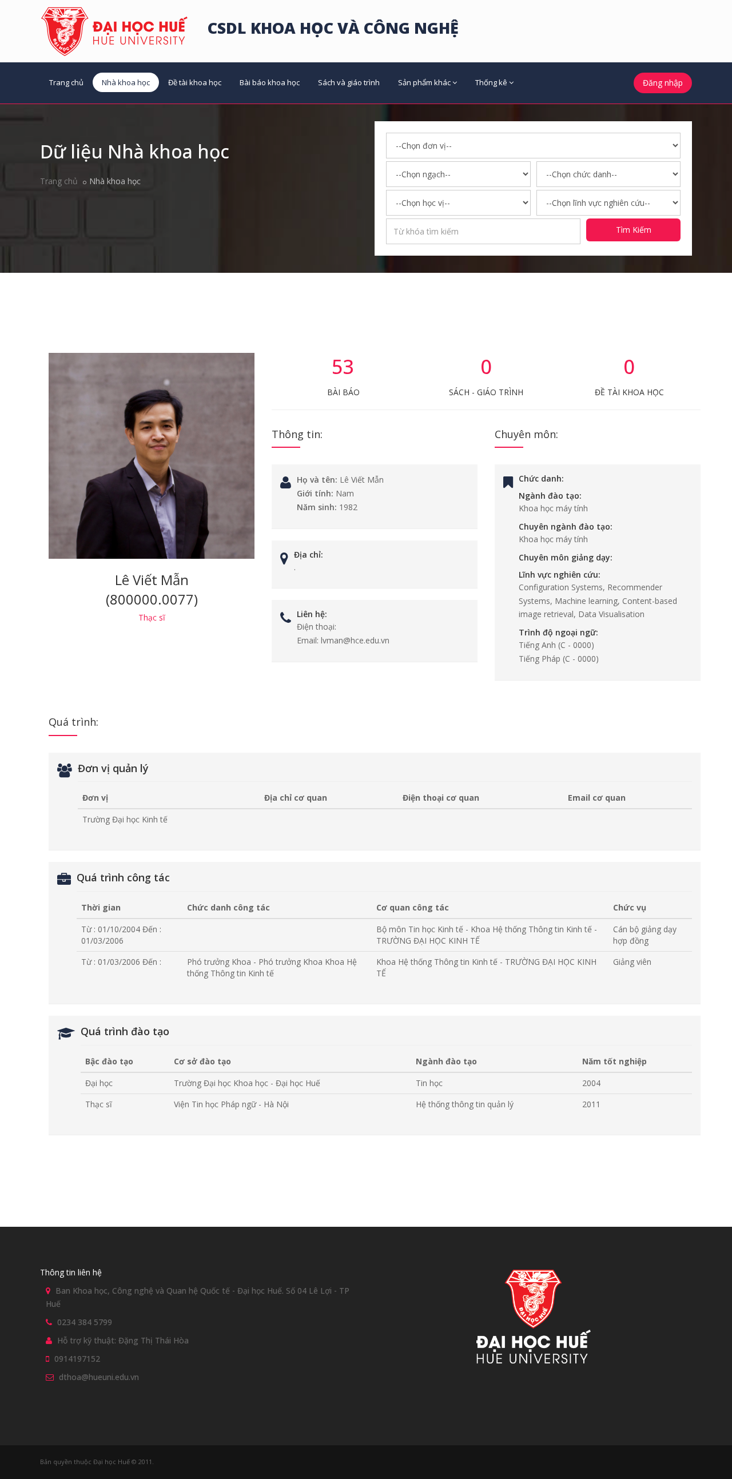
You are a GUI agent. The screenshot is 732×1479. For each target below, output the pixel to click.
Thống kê (491, 82)
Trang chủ (66, 82)
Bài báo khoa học (270, 82)
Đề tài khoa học (194, 82)
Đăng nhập (663, 82)
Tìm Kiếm (633, 229)
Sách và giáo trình (349, 82)
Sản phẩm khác (424, 82)
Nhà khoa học (126, 82)
